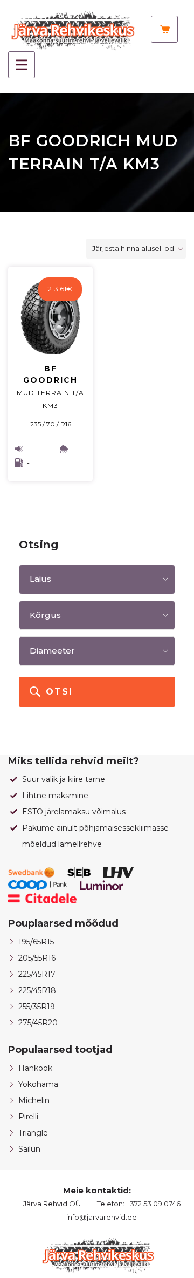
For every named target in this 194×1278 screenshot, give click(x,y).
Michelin (34, 1100)
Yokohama (38, 1084)
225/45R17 (37, 974)
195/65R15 (36, 942)
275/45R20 (38, 1023)
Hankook (35, 1068)
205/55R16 (37, 958)
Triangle (33, 1133)
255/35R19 (36, 1006)
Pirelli (28, 1116)
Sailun (29, 1149)
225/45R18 (37, 990)
